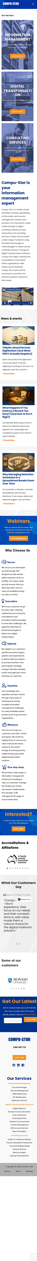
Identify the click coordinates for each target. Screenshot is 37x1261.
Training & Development (19, 1237)
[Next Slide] (20, 1024)
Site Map (29, 1252)
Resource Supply (19, 1234)
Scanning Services (19, 1199)
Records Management (19, 1172)
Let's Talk (19, 1138)
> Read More (8, 373)
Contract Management (19, 1206)
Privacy (7, 1252)
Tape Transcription (19, 1212)
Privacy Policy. (30, 1096)
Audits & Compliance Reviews (19, 1220)
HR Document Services (19, 1209)
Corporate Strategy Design (19, 1227)
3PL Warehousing (19, 1178)
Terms (18, 1252)
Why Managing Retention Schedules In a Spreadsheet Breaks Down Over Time (18, 479)
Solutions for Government (19, 1203)
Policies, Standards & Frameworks (19, 1224)
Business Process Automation (19, 1193)
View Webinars (18, 538)
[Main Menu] (33, 4)
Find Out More (17, 56)
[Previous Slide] (17, 1024)
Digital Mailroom (19, 1190)
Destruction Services (19, 1181)
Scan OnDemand (19, 1196)
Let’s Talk (18, 829)
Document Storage (19, 1168)
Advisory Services (19, 1230)
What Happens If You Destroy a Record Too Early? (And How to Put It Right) (17, 412)
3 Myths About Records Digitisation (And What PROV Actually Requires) (17, 350)
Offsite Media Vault (19, 1175)
